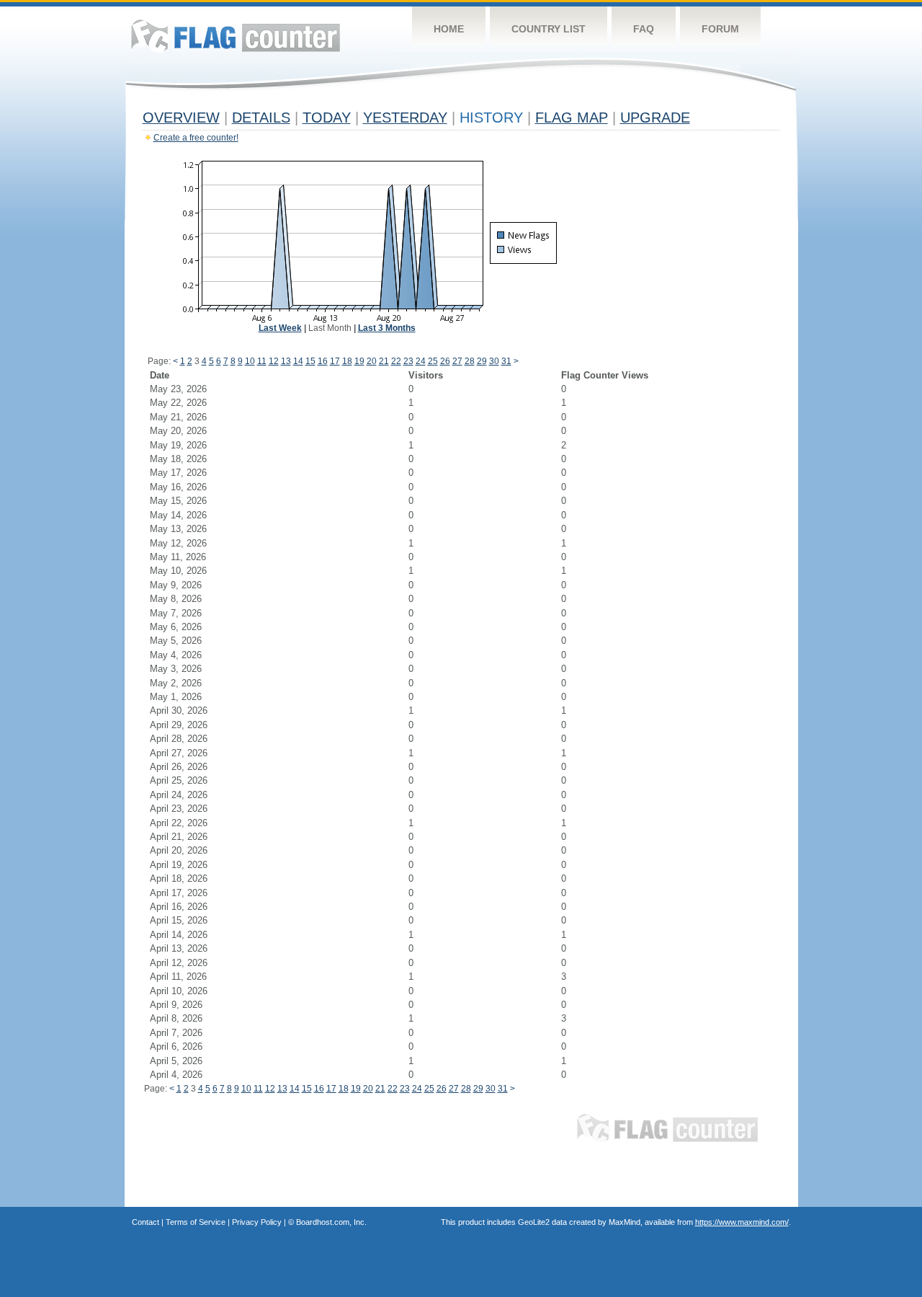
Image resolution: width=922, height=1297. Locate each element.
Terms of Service (195, 1222)
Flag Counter (235, 35)
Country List (548, 29)
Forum (720, 29)
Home (449, 29)
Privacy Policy (257, 1222)
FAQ (643, 29)
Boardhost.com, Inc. (331, 1222)
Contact (145, 1222)
